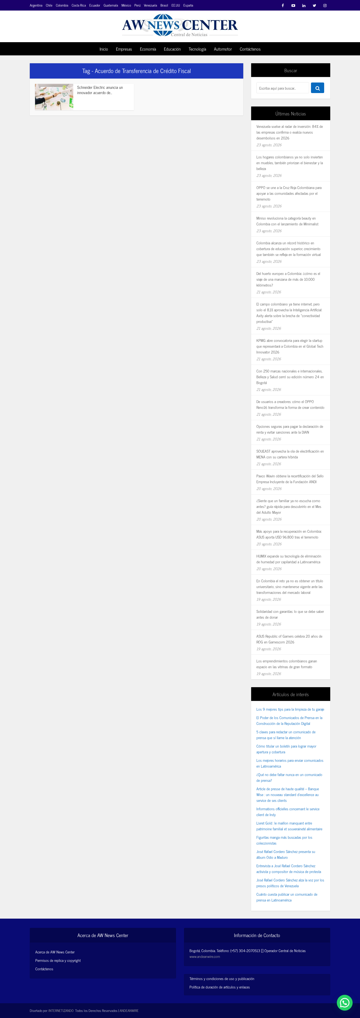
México (126, 5)
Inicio (104, 48)
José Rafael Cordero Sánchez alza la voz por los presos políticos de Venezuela (290, 883)
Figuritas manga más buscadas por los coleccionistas (284, 840)
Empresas (124, 48)
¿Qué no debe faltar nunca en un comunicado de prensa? (289, 777)
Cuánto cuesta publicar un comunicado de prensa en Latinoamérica (286, 897)
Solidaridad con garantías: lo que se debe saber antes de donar (290, 614)
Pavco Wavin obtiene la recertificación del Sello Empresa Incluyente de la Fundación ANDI (290, 478)
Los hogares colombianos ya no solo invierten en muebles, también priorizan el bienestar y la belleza (289, 162)
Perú (137, 5)
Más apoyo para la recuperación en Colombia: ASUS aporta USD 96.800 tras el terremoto (289, 534)
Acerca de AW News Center (55, 952)
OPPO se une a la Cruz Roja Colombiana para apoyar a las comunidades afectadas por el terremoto (289, 193)
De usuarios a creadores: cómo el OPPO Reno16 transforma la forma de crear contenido (290, 404)
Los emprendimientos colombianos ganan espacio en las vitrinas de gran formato (286, 664)
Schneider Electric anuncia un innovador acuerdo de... (100, 90)
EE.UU (176, 5)
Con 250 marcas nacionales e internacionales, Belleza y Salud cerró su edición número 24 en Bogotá (290, 376)
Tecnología (197, 48)
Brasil (164, 5)
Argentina (36, 5)
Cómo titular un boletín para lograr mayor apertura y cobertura (286, 749)
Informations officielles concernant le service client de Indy (287, 811)
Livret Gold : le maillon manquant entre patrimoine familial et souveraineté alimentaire (289, 826)
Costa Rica (79, 5)
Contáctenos (250, 48)
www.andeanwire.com (204, 956)
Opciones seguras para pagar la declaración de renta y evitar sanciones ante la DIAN (289, 429)
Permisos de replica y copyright (58, 960)
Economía (148, 48)
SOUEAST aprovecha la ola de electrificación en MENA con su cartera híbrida (290, 454)
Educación (172, 48)
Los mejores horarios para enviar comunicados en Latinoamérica (289, 763)
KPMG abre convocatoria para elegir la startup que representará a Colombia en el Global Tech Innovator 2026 (289, 346)
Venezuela (150, 5)
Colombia (62, 5)
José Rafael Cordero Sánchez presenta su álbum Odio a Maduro (285, 854)
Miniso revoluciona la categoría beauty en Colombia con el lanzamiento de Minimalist (287, 221)
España (188, 5)
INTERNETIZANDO (61, 1010)
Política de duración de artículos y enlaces (219, 987)
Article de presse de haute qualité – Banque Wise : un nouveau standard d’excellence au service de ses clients (287, 794)
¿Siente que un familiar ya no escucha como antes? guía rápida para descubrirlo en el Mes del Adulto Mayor (288, 506)
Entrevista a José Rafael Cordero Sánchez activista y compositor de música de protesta (288, 868)
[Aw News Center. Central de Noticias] (180, 23)
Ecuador (94, 5)
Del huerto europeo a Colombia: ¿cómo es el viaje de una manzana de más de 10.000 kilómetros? (288, 279)
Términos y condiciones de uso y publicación (221, 978)
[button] (345, 1003)
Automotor (223, 48)
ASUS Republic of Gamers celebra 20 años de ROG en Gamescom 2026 (289, 639)
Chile (49, 5)
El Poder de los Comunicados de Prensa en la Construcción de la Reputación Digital (289, 720)
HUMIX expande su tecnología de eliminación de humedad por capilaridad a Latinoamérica (288, 559)
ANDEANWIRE (129, 1010)
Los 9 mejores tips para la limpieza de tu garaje (290, 709)
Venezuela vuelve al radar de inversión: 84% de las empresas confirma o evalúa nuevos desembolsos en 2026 (289, 132)
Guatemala (111, 5)
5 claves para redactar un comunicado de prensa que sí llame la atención (285, 734)
